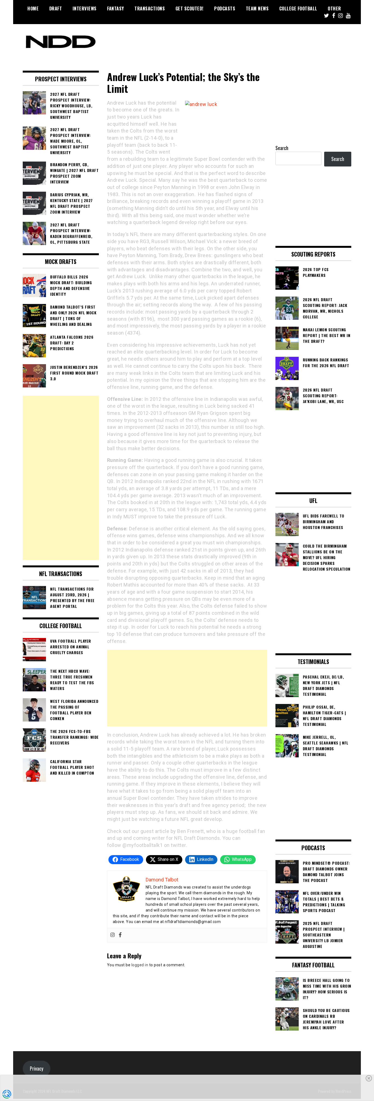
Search (281, 147)
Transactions (149, 8)
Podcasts (224, 8)
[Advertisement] (187, 688)
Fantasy (115, 8)
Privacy (36, 1068)
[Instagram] (112, 935)
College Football (298, 8)
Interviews (85, 8)
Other (334, 8)
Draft (55, 8)
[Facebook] (120, 935)
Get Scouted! (190, 8)
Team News (257, 8)
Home (33, 8)
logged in (139, 965)
